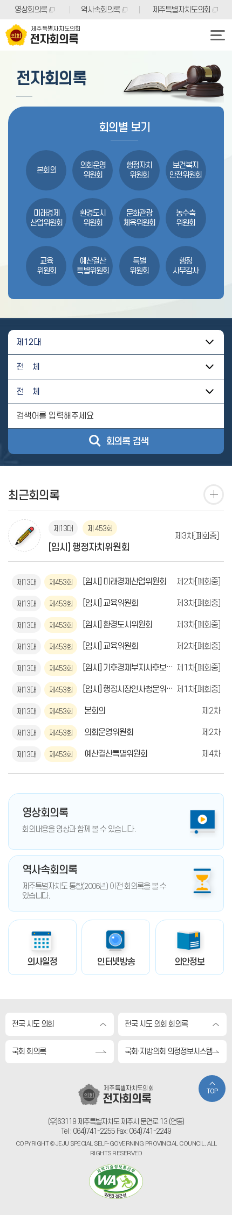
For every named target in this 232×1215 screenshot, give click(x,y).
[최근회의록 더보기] (213, 494)
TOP (212, 1091)
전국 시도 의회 (33, 1024)
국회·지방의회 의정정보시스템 (169, 1051)
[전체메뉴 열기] (218, 35)
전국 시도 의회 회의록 (156, 1024)
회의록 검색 (127, 441)
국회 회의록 (29, 1051)
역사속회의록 (100, 10)
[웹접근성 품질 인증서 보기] (116, 1181)
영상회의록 (31, 10)
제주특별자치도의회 (181, 10)
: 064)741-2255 (92, 1131)
